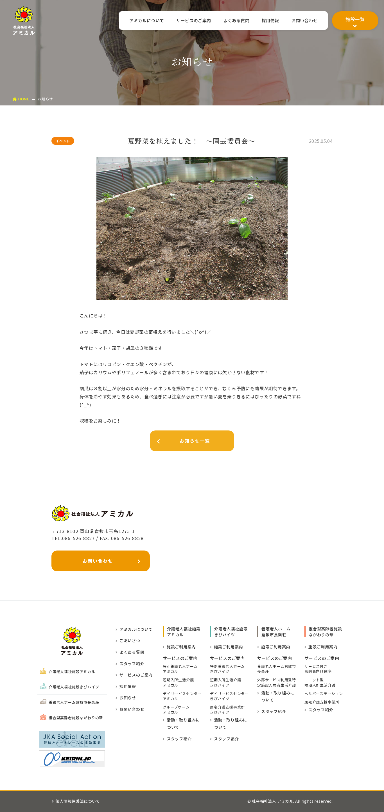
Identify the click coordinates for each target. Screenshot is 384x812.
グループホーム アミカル (176, 710)
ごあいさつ (129, 640)
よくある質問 (236, 20)
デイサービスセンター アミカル (182, 696)
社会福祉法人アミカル (24, 20)
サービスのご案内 (193, 20)
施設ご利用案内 (181, 646)
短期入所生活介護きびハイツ (225, 682)
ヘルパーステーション (323, 693)
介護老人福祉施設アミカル (72, 671)
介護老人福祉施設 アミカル (183, 631)
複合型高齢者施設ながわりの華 (76, 717)
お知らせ (127, 697)
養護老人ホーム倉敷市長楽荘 (74, 702)
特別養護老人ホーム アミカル (180, 669)
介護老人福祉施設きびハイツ (74, 686)
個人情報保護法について (77, 801)
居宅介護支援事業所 (321, 702)
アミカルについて (146, 20)
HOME (23, 98)
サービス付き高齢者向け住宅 (318, 669)
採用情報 (270, 20)
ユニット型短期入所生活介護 (319, 682)
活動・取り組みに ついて (181, 723)
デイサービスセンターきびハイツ (229, 696)
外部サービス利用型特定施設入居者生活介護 (276, 682)
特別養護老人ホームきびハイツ (227, 669)
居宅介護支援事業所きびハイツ (227, 710)
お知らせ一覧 (195, 440)
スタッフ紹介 (131, 663)
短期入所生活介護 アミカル (178, 682)
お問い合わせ (304, 20)
